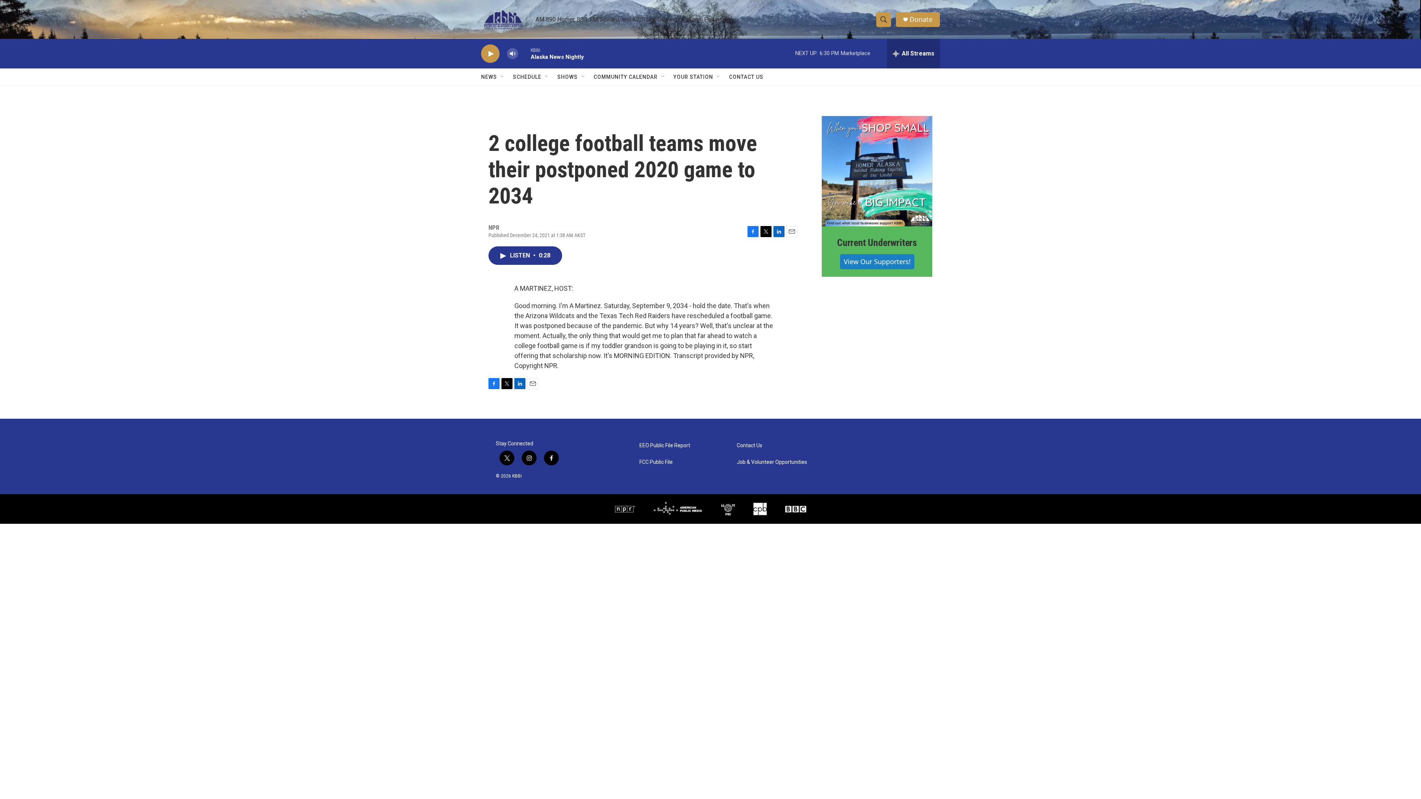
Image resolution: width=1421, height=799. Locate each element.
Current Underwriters (877, 242)
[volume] (512, 53)
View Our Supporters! (877, 261)
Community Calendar (626, 77)
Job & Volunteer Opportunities (772, 462)
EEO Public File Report (664, 445)
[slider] (524, 53)
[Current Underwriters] (877, 171)
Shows (567, 77)
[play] (490, 54)
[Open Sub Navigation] (502, 77)
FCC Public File (656, 462)
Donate (921, 19)
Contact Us (746, 77)
